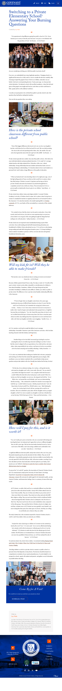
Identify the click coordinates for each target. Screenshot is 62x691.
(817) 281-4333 (13, 664)
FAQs (52, 3)
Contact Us (49, 656)
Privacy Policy (49, 659)
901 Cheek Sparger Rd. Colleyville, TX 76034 (13, 653)
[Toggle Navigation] (58, 3)
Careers (49, 654)
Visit (44, 3)
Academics (49, 646)
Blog (37, 3)
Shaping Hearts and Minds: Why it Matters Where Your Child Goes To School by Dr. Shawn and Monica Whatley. (31, 543)
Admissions (49, 648)
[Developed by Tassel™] (56, 676)
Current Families (49, 651)
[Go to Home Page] (31, 649)
